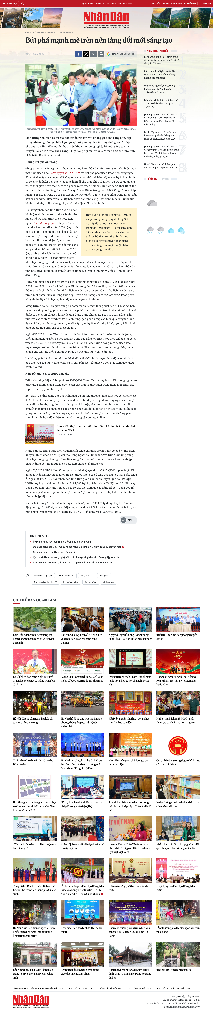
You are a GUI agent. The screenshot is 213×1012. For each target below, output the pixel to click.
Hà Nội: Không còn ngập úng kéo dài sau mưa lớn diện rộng (33, 720)
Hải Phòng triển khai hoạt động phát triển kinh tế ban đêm (129, 720)
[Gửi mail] (93, 54)
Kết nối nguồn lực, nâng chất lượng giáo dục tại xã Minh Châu (80, 971)
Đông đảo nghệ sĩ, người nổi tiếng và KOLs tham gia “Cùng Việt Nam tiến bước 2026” (176, 680)
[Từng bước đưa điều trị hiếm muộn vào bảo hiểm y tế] (35, 828)
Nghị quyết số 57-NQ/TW (65, 173)
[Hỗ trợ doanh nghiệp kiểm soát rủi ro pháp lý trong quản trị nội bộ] (82, 787)
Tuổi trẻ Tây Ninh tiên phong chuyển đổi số (176, 636)
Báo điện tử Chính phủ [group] (80, 988)
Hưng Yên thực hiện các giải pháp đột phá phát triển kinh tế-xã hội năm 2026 (96, 428)
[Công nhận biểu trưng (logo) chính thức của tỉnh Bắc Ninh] (178, 745)
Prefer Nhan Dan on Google (123, 54)
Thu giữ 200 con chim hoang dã (174, 969)
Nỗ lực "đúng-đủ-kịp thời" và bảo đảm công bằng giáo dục (177, 804)
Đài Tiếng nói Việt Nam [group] (139, 988)
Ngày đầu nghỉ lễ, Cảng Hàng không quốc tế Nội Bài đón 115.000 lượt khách (159, 89)
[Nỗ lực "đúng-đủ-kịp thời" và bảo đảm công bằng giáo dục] (178, 787)
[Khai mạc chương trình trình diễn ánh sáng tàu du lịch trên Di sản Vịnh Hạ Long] (130, 912)
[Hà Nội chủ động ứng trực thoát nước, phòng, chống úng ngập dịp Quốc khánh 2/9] (82, 703)
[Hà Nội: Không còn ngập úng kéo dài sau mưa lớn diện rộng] (35, 703)
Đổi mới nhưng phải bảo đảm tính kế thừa (129, 888)
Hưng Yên (104, 575)
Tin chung (66, 32)
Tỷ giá (165, 178)
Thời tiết (152, 178)
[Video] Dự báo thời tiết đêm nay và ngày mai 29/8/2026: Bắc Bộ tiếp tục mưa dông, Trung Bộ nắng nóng (161, 119)
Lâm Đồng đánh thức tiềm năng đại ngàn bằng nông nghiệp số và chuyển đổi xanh (161, 60)
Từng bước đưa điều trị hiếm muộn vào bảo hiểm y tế (34, 846)
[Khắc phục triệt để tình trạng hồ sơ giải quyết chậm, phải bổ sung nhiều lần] (178, 828)
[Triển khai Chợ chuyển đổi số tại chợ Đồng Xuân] (35, 745)
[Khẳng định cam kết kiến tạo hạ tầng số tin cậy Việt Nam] (82, 828)
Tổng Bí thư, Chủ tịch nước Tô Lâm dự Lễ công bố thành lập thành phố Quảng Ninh (34, 890)
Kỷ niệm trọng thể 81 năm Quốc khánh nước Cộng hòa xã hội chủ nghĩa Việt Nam (130, 680)
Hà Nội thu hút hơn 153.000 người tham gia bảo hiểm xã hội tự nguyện (176, 720)
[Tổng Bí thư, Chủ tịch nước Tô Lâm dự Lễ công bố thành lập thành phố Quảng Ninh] (35, 870)
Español (120, 3)
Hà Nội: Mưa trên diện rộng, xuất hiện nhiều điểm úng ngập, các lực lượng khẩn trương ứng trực (34, 931)
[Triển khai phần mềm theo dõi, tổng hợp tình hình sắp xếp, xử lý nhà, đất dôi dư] (130, 787)
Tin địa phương (178, 3)
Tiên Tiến (109, 582)
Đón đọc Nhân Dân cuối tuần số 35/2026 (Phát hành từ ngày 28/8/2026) (161, 103)
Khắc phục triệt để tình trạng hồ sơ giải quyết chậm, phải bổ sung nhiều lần (177, 846)
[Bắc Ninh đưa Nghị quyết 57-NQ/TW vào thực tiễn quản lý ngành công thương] (82, 619)
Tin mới (165, 3)
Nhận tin (191, 3)
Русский (110, 3)
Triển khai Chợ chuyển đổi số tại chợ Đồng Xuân (33, 762)
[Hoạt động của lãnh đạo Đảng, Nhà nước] (178, 870)
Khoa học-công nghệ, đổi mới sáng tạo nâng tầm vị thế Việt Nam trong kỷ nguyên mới (76, 547)
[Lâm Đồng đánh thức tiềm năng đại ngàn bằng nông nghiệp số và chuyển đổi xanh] (35, 619)
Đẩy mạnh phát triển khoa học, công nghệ (54, 552)
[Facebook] (78, 54)
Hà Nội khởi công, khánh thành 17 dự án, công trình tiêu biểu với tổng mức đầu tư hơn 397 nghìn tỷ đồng (81, 764)
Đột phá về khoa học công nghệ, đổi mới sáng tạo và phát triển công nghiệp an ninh (75, 557)
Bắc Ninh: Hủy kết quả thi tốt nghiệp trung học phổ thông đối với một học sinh (33, 973)
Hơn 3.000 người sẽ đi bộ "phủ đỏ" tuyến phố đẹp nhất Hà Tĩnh (161, 166)
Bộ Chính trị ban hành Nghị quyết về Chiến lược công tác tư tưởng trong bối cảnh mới (34, 680)
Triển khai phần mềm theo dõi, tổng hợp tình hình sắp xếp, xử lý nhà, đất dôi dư (130, 806)
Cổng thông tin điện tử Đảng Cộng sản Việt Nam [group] (38, 988)
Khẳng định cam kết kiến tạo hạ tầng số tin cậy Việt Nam (82, 846)
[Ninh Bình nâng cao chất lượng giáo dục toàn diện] (130, 745)
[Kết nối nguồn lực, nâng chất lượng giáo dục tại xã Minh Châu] (82, 954)
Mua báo (156, 3)
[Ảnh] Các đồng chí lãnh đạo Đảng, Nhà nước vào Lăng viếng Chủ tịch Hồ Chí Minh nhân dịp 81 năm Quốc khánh (82, 890)
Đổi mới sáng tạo (66, 575)
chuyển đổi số (87, 575)
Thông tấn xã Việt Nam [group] (110, 988)
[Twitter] (86, 54)
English (84, 3)
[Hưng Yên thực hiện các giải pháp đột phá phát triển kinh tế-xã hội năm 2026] (39, 434)
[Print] (101, 54)
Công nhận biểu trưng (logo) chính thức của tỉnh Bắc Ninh (178, 762)
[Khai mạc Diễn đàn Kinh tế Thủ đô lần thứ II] (82, 912)
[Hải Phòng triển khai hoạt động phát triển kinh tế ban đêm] (130, 703)
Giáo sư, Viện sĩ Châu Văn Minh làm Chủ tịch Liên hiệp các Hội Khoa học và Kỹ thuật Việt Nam (130, 848)
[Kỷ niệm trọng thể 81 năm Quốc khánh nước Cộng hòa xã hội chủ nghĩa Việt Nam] (130, 661)
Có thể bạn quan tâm (35, 600)
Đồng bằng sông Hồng (40, 32)
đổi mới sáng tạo (43, 223)
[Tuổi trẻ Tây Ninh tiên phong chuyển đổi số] (178, 619)
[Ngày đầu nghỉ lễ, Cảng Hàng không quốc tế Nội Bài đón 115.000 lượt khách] (130, 619)
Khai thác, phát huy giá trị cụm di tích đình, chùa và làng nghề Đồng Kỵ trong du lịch (130, 973)
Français (100, 3)
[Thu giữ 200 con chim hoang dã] (178, 954)
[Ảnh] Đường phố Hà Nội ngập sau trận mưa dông (178, 929)
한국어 (129, 3)
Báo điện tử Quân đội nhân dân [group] (173, 988)
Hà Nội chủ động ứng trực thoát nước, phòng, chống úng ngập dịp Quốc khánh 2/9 (81, 722)
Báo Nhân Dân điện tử (106, 20)
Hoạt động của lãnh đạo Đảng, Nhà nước (175, 888)
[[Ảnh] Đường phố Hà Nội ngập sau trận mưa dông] (178, 912)
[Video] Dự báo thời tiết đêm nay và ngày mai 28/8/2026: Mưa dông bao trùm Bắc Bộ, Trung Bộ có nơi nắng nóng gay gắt (161, 151)
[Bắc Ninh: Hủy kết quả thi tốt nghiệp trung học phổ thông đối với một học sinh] (35, 954)
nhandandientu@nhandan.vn (185, 1006)
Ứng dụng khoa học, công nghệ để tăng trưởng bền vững (61, 541)
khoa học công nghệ (43, 575)
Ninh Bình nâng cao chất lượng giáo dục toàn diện (128, 762)
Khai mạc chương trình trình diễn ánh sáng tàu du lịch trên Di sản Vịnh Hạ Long (129, 931)
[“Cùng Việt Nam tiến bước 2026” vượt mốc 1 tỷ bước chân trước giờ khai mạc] (82, 661)
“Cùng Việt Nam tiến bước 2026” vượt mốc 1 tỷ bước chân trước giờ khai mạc (82, 678)
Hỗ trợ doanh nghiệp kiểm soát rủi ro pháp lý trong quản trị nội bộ (81, 804)
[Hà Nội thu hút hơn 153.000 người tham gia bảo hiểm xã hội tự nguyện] (178, 703)
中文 (92, 3)
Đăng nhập (207, 3)
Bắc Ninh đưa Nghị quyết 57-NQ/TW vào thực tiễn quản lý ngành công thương (159, 74)
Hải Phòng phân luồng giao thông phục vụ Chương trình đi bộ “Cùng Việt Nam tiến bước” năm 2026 (34, 806)
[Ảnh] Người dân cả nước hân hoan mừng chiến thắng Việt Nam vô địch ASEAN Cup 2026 (160, 135)
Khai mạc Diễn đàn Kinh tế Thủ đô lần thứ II (81, 929)
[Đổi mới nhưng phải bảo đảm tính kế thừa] (130, 870)
